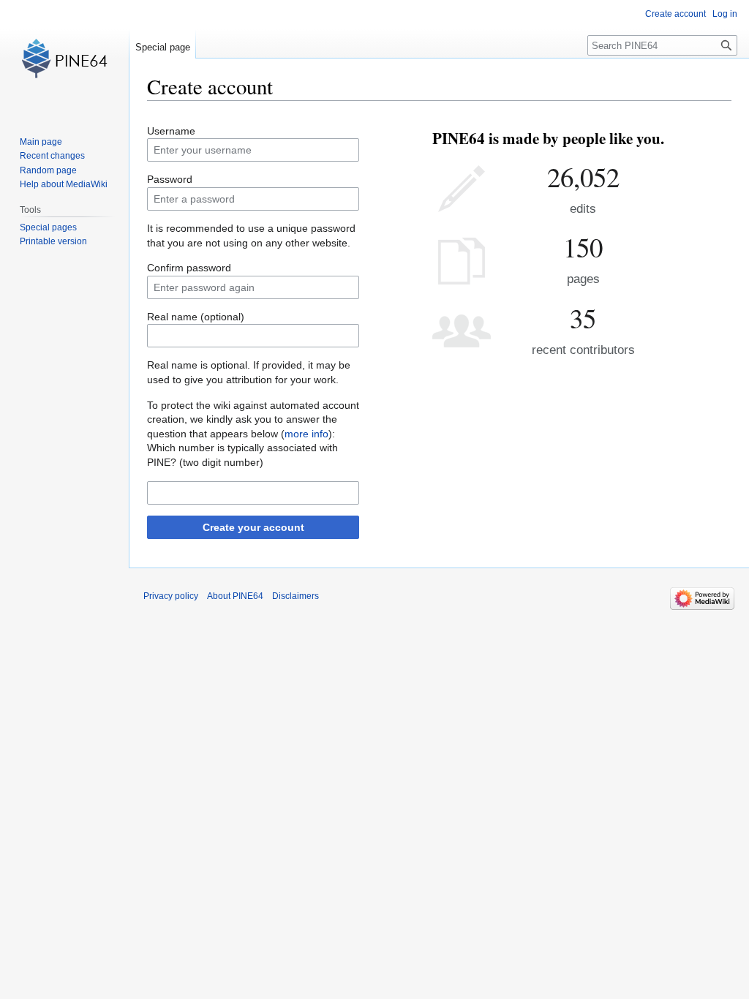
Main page (41, 142)
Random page (48, 170)
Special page (162, 47)
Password (169, 179)
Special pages (48, 227)
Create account (675, 14)
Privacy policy (170, 596)
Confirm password (189, 268)
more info (306, 434)
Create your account (253, 527)
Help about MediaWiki (64, 184)
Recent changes (52, 156)
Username (171, 131)
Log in (724, 14)
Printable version (53, 241)
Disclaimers (295, 596)
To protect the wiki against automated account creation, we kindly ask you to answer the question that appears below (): (253, 419)
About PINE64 (235, 596)
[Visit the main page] (64, 58)
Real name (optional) (195, 317)
